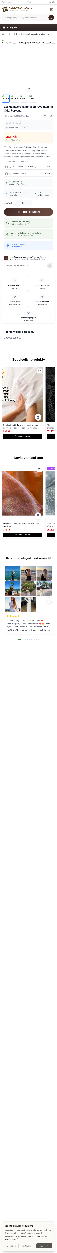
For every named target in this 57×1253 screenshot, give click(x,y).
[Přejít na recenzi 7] (34, 639)
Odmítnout (11, 1246)
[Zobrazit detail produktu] (38, 417)
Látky (10, 34)
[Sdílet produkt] (50, 116)
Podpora (7, 2)
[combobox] (28, 17)
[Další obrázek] (51, 65)
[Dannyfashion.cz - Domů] (17, 9)
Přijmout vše (44, 1246)
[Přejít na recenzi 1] (19, 639)
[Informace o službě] (35, 166)
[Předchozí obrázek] (5, 65)
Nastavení (26, 1246)
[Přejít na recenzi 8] (36, 639)
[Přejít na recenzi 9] (38, 639)
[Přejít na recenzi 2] (23, 639)
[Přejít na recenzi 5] (29, 639)
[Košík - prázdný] (52, 9)
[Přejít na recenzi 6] (31, 639)
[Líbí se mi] (44, 116)
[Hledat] (51, 17)
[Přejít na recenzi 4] (27, 639)
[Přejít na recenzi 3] (25, 639)
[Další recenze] (49, 600)
